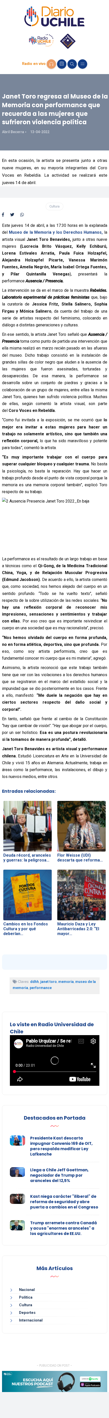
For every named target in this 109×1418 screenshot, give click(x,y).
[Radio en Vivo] (51, 64)
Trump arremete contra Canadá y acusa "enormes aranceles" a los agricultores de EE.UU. (63, 1228)
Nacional (27, 1289)
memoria (66, 982)
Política (25, 1297)
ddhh (34, 982)
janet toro (48, 982)
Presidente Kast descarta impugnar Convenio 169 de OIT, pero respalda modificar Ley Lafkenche (61, 1146)
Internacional (31, 1320)
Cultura (54, 206)
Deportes (27, 1312)
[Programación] (61, 64)
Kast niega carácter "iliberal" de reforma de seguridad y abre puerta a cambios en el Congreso (64, 1202)
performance (41, 988)
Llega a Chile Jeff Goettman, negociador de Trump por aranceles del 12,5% (59, 1175)
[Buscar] (72, 64)
